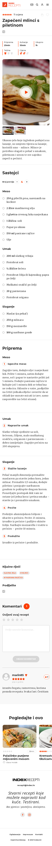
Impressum (28, 834)
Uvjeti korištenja (18, 840)
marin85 (18, 675)
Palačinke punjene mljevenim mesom (16, 757)
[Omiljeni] (47, 15)
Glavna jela (10, 573)
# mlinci (24, 573)
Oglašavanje (15, 834)
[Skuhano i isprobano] (41, 15)
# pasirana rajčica (13, 578)
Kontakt (39, 834)
